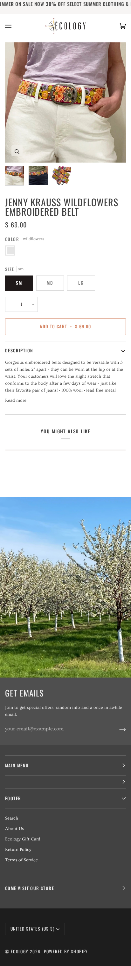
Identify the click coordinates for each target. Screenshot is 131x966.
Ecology (20, 951)
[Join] (117, 729)
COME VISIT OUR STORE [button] (29, 888)
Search (11, 818)
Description (19, 350)
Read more (15, 400)
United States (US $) (32, 929)
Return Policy (18, 849)
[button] (65, 782)
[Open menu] (14, 26)
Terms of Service (21, 860)
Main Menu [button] (17, 765)
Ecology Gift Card (22, 839)
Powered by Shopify (66, 951)
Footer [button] (13, 798)
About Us (14, 828)
